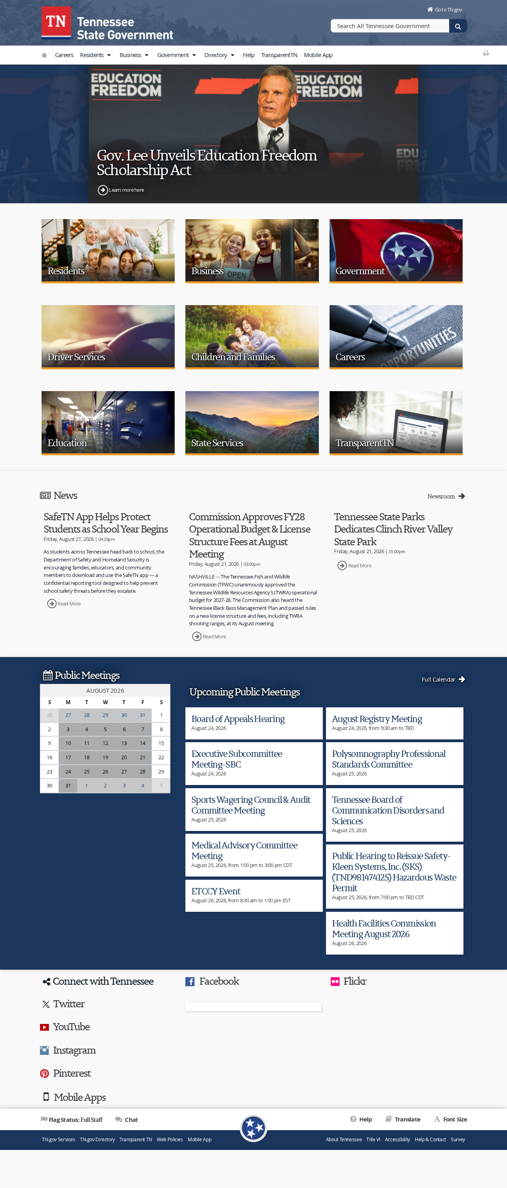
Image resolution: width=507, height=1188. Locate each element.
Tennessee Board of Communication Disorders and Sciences (388, 810)
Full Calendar (439, 679)
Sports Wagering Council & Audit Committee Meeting (251, 805)
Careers (64, 55)
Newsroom (442, 496)
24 (68, 771)
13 (123, 743)
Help (248, 55)
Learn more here (126, 189)
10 (68, 743)
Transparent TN (136, 1139)
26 (105, 771)
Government (173, 55)
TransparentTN (279, 55)
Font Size (454, 1119)
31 (142, 714)
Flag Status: (75, 1119)
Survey (458, 1139)
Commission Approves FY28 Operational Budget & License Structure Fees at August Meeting (249, 535)
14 (142, 743)
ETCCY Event (215, 891)
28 (86, 714)
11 (86, 743)
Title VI (373, 1139)
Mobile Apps (79, 1097)
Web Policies (170, 1139)
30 (123, 714)
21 (142, 757)
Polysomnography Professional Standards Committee (389, 759)
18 (86, 757)
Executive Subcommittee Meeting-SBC (236, 759)
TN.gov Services (58, 1139)
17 (68, 757)
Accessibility (397, 1139)
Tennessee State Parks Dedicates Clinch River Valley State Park (393, 528)
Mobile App (318, 55)
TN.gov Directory (97, 1139)
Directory (216, 55)
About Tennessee (344, 1139)
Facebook (218, 981)
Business (131, 55)
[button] (109, 55)
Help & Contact (430, 1139)
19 (105, 757)
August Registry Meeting (377, 719)
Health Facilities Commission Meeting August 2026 (384, 928)
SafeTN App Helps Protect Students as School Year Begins (106, 522)
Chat (131, 1119)
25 (86, 771)
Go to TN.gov (448, 9)
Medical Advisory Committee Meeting (244, 850)
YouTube (71, 1026)
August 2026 (105, 690)
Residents (92, 55)
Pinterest (71, 1073)
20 (123, 757)
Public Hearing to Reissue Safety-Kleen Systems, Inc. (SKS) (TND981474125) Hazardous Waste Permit (394, 872)
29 (105, 714)
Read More (68, 603)
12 (105, 743)
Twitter (68, 1003)
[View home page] (57, 22)
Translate (407, 1119)
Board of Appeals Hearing (238, 719)
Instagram (74, 1050)
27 (68, 714)
